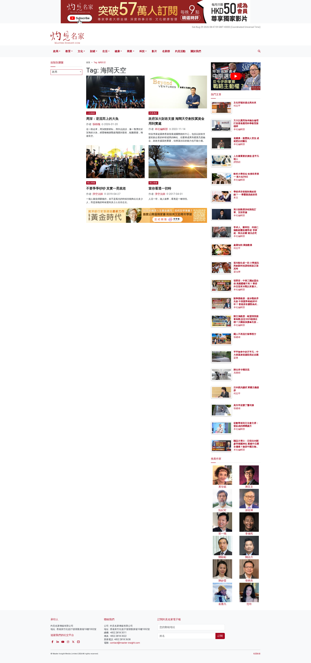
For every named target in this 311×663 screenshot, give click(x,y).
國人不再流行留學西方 (245, 334)
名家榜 (166, 51)
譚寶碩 (237, 162)
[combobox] (66, 72)
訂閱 (220, 635)
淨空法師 (97, 193)
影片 (154, 51)
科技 (142, 51)
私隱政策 (256, 654)
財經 (92, 51)
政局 (55, 51)
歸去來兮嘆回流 (241, 369)
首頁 (88, 62)
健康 (117, 51)
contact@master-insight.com (125, 642)
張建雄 (237, 337)
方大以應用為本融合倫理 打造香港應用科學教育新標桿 (246, 123)
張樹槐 (96, 124)
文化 (80, 51)
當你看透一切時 (160, 188)
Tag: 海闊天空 (100, 62)
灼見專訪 (153, 113)
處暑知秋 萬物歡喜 (243, 245)
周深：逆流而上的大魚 (102, 119)
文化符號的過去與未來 (245, 102)
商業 (129, 51)
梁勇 (236, 358)
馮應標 (237, 372)
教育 (68, 51)
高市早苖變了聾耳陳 (244, 405)
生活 (105, 51)
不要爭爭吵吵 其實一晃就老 (106, 188)
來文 (236, 197)
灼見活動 (180, 51)
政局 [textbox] (54, 71)
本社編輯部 (161, 129)
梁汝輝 (237, 271)
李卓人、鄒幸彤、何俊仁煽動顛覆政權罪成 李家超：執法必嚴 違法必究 (246, 230)
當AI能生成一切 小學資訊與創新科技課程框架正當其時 (246, 266)
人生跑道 (91, 113)
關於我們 (196, 51)
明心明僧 (91, 183)
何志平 (237, 105)
